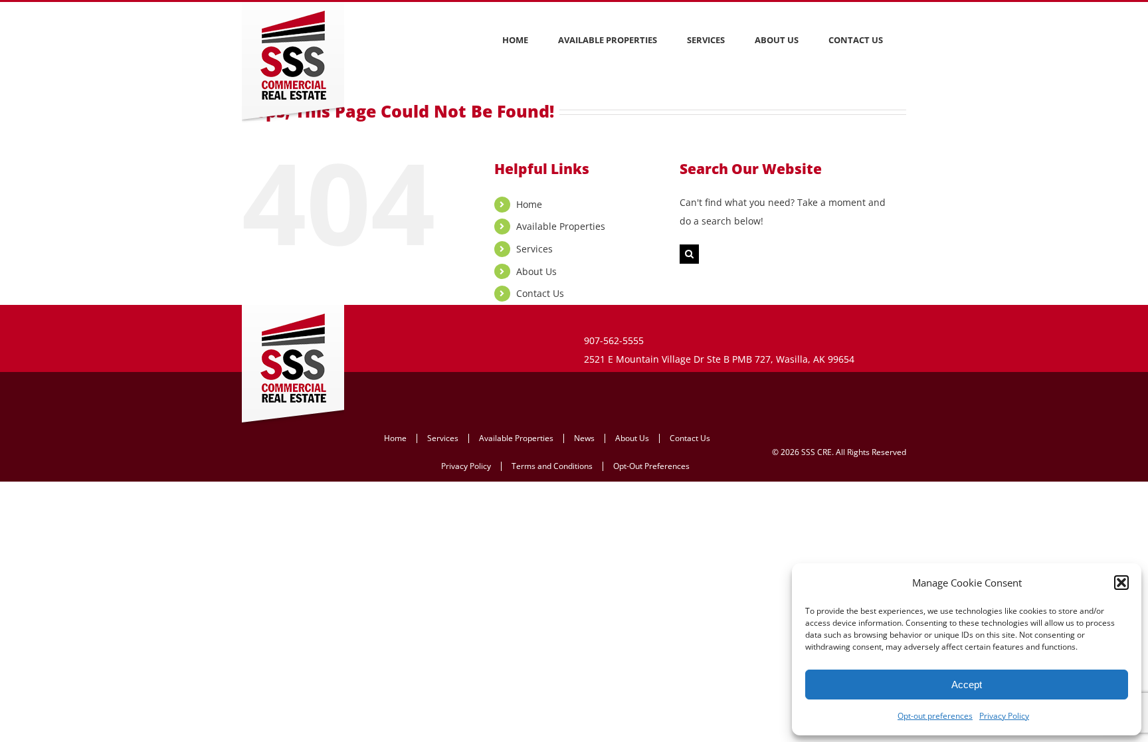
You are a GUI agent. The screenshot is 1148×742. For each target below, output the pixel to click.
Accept (966, 684)
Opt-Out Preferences (651, 466)
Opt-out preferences (935, 715)
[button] (1121, 582)
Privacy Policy (1004, 715)
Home (529, 204)
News (584, 438)
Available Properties (560, 226)
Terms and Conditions (552, 466)
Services (534, 248)
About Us (536, 271)
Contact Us (540, 293)
